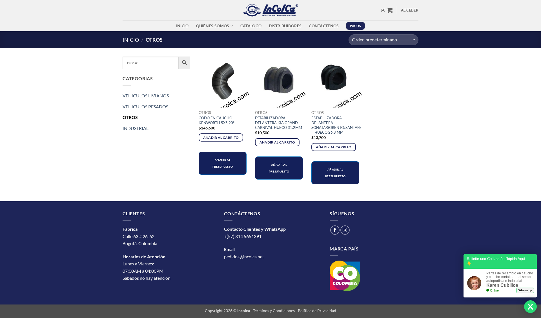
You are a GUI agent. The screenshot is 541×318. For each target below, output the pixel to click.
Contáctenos (324, 25)
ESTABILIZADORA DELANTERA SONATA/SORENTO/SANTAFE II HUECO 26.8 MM (336, 125)
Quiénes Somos (212, 25)
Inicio (182, 25)
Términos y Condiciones (274, 310)
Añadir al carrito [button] (221, 137)
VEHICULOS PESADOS (145, 106)
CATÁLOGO (250, 25)
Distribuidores (285, 25)
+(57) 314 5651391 (242, 236)
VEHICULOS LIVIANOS (146, 95)
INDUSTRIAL (135, 128)
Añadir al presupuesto (222, 163)
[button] (387, 10)
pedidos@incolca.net (244, 256)
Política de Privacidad (317, 310)
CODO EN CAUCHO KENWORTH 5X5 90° (216, 120)
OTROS (130, 117)
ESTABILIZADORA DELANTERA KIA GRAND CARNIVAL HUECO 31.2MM (278, 123)
